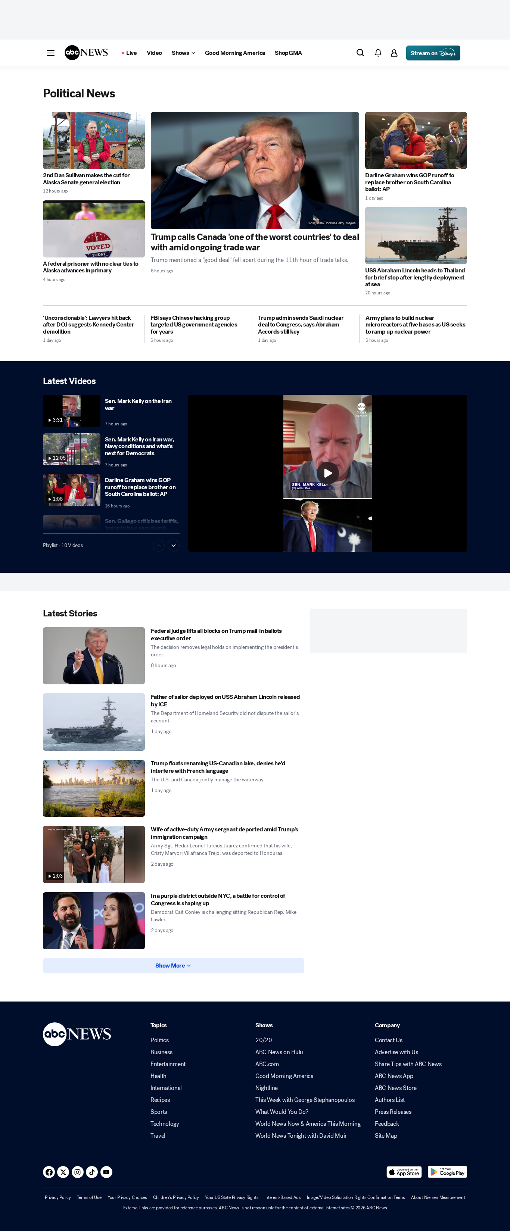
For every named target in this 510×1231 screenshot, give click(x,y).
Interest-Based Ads (282, 1197)
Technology (164, 1124)
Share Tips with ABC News (408, 1064)
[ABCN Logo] (86, 52)
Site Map (386, 1136)
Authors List (389, 1100)
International (166, 1088)
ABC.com (267, 1064)
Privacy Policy (58, 1197)
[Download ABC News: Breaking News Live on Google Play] (447, 1172)
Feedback (387, 1124)
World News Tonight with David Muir (301, 1136)
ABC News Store (396, 1088)
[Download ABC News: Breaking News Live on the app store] (404, 1172)
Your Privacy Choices (127, 1197)
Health (158, 1076)
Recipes (160, 1100)
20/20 (263, 1040)
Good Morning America (284, 1076)
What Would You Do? (281, 1112)
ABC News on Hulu (279, 1052)
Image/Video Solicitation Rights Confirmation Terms (356, 1197)
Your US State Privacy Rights (231, 1197)
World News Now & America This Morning (307, 1124)
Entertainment (168, 1064)
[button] (51, 53)
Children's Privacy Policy (176, 1197)
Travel (157, 1136)
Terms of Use (89, 1197)
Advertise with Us (396, 1052)
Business (161, 1052)
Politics (159, 1040)
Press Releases (393, 1112)
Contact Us (388, 1040)
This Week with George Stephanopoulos (304, 1100)
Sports (158, 1112)
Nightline (266, 1088)
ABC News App (394, 1076)
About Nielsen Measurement (438, 1197)
